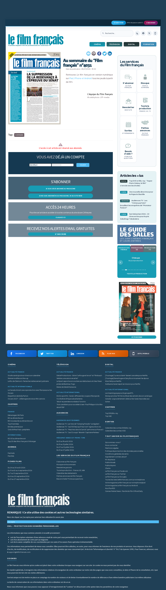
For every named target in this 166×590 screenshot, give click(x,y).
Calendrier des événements (67, 473)
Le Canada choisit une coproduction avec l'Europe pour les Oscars (30, 391)
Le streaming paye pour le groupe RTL (119, 393)
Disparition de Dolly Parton (18, 396)
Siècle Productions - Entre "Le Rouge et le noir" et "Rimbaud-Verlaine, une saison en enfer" (79, 377)
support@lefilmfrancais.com (19, 552)
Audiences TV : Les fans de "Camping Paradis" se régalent (78, 424)
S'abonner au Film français (66, 462)
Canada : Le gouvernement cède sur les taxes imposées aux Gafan (127, 400)
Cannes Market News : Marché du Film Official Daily (124, 491)
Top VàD (108, 416)
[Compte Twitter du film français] (149, 33)
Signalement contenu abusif (116, 457)
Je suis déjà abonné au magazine (60, 188)
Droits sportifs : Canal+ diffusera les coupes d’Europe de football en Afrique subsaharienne (78, 397)
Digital (131, 44)
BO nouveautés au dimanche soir (20, 421)
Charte (107, 468)
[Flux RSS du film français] (137, 33)
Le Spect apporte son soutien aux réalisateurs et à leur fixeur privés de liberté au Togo (79, 382)
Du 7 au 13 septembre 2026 (18, 473)
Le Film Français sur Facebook (116, 471)
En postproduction (136, 259)
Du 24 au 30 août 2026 (16, 468)
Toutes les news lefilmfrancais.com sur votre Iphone (125, 480)
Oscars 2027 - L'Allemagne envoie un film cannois (26, 399)
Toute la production (137, 273)
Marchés (11, 456)
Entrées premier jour (15, 427)
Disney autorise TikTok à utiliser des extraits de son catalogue (128, 396)
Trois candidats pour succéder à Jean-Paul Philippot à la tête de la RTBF (79, 406)
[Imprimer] (94, 53)
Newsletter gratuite (64, 467)
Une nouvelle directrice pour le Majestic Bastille (137, 193)
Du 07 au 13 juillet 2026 (65, 447)
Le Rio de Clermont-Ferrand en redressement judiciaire (28, 381)
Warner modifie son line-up (18, 378)
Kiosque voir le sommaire (66, 465)
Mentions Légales (112, 448)
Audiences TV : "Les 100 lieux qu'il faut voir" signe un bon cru (79, 427)
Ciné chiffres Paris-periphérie (19, 430)
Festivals (11, 453)
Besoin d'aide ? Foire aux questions (70, 479)
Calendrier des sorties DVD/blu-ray (118, 428)
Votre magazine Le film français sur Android (121, 485)
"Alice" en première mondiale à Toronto (71, 402)
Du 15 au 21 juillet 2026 (65, 444)
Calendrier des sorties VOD (115, 431)
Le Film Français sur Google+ (116, 477)
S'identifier (118, 23)
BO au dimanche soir (15, 418)
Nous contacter (111, 445)
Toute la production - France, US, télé (71, 470)
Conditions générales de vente (116, 454)
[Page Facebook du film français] (143, 33)
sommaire (19, 135)
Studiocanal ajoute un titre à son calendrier (24, 375)
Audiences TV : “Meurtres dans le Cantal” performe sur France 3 (80, 430)
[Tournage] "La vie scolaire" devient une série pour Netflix (126, 375)
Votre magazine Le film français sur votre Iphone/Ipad (125, 483)
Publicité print (110, 465)
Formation (148, 44)
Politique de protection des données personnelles (124, 451)
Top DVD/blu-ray (111, 413)
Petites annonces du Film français (69, 476)
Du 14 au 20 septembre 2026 (18, 476)
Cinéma (97, 44)
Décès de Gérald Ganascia (66, 387)
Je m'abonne (136, 337)
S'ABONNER (150, 23)
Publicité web (110, 462)
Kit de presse (110, 460)
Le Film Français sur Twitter (115, 474)
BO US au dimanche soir (17, 438)
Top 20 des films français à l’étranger (22, 441)
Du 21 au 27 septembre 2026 (18, 479)
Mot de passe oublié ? (135, 22)
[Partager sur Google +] (110, 53)
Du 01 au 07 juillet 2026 (65, 450)
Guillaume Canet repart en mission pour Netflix (122, 384)
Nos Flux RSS (110, 488)
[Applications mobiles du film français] (155, 33)
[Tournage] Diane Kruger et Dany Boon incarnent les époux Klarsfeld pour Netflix (127, 379)
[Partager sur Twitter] (104, 53)
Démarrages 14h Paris (16, 415)
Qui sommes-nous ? (113, 442)
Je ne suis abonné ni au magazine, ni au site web (60, 196)
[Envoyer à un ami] (88, 53)
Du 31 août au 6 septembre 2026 (20, 470)
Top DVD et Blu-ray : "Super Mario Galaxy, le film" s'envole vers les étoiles (136, 183)
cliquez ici (61, 217)
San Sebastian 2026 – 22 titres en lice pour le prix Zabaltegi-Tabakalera (134, 216)
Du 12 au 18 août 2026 (65, 441)
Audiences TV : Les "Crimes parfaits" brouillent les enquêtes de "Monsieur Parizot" (135, 204)
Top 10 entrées (13, 424)
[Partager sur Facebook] (99, 53)
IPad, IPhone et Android (80, 78)
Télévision (114, 44)
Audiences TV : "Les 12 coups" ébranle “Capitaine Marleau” (78, 432)
